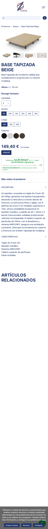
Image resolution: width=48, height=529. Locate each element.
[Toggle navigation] (44, 7)
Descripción (7, 187)
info (40, 165)
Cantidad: (5, 98)
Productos (5, 26)
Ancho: (4, 109)
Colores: (5, 130)
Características (9, 237)
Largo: (4, 120)
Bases (15, 26)
